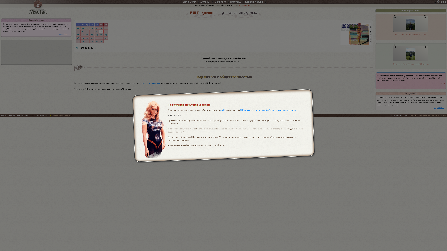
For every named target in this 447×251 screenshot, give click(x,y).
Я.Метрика (245, 110)
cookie (223, 110)
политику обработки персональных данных (275, 110)
